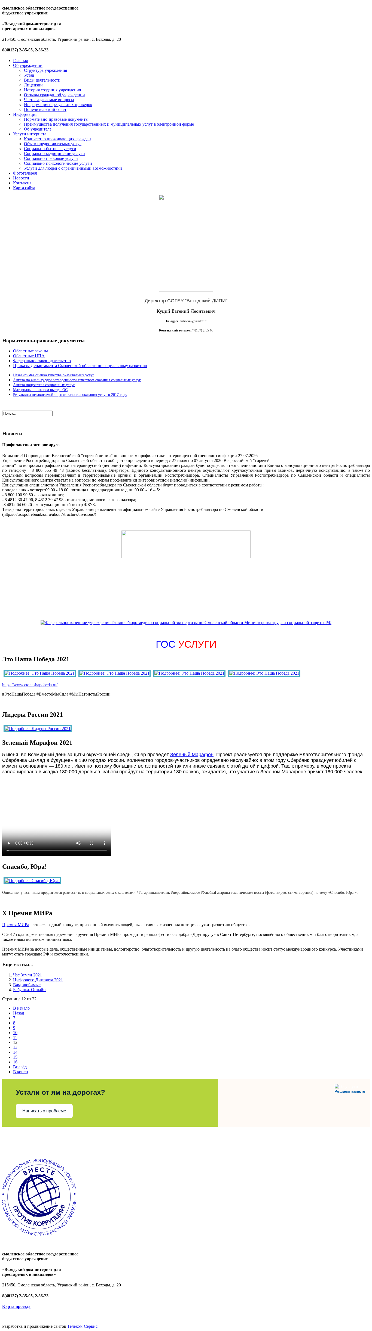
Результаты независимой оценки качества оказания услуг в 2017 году (70, 395)
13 (15, 1047)
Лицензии (33, 85)
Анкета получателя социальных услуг (44, 385)
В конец (20, 1071)
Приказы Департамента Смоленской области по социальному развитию (80, 365)
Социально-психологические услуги (58, 163)
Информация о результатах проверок (58, 104)
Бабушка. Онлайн (29, 989)
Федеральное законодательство (42, 360)
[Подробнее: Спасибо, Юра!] (32, 880)
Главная (20, 60)
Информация (25, 114)
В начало (21, 1008)
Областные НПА (29, 355)
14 (15, 1052)
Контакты (22, 183)
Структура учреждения (45, 70)
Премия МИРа (15, 924)
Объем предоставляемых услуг (52, 143)
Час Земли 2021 (27, 975)
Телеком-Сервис (82, 1326)
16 (15, 1062)
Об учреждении (27, 65)
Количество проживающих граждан (57, 138)
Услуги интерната (29, 134)
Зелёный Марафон (192, 754)
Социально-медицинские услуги (54, 153)
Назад (18, 1013)
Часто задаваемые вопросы (49, 99)
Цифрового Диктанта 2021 (38, 980)
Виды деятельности (42, 80)
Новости (21, 178)
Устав (29, 75)
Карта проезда (16, 1306)
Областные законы (30, 351)
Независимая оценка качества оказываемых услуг (53, 375)
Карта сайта (24, 187)
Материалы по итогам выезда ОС (40, 390)
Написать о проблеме (44, 1111)
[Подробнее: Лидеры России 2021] (37, 728)
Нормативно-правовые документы (56, 119)
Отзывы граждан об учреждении (54, 94)
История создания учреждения (52, 90)
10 (15, 1032)
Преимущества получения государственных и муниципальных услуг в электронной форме (109, 124)
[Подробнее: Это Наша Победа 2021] (39, 673)
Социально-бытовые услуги (50, 148)
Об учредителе (37, 129)
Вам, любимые (27, 984)
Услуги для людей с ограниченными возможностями (73, 168)
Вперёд (20, 1067)
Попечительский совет (45, 109)
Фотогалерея (25, 173)
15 (15, 1057)
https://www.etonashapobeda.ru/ (29, 684)
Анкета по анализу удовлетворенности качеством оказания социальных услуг (77, 380)
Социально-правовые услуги (51, 158)
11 (15, 1037)
